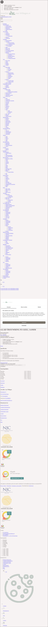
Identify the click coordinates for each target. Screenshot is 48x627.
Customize (24, 325)
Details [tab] (39, 307)
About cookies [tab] (24, 307)
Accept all (24, 322)
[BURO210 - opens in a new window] (41, 302)
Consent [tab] (8, 307)
